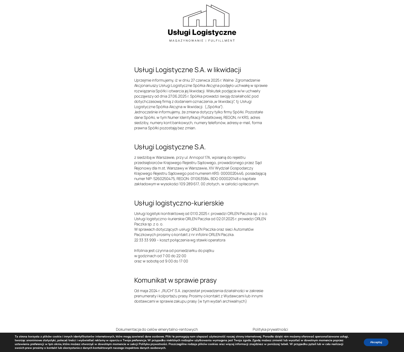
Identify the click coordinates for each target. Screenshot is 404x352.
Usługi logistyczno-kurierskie (179, 203)
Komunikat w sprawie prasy (175, 280)
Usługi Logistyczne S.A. (170, 147)
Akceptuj (376, 342)
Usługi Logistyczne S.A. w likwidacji (187, 69)
